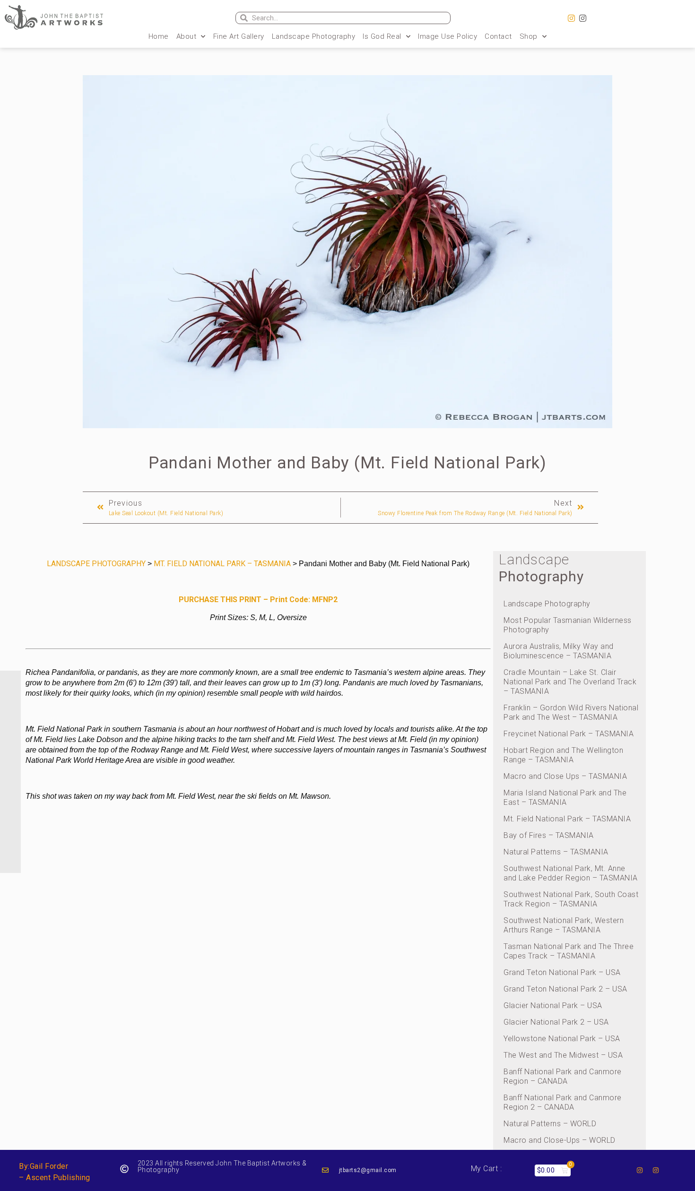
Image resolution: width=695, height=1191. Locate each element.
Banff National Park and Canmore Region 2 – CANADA (563, 1102)
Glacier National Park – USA (553, 1005)
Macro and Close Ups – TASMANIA (565, 776)
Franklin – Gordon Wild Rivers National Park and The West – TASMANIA (571, 712)
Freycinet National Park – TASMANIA (569, 733)
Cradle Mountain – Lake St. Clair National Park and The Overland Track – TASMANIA (570, 682)
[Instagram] (571, 18)
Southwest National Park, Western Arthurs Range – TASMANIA (564, 925)
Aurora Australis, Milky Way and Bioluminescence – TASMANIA (559, 651)
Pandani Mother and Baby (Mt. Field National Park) (347, 463)
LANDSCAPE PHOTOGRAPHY (96, 563)
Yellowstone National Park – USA (562, 1038)
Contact (498, 36)
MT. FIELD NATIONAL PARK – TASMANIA (222, 563)
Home (158, 36)
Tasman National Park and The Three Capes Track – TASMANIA (569, 951)
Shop (529, 36)
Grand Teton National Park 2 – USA (565, 988)
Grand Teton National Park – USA (562, 972)
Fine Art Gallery (238, 36)
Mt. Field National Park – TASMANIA (567, 818)
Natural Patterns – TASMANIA (556, 851)
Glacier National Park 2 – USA (556, 1022)
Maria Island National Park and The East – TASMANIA (565, 797)
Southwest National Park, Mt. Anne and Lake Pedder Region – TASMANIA (571, 873)
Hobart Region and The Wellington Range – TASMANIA (563, 755)
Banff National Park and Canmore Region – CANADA (563, 1076)
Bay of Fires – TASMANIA (549, 835)
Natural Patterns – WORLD (550, 1123)
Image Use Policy (447, 36)
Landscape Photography (314, 36)
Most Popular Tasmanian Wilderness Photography (568, 625)
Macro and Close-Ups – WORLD (560, 1140)
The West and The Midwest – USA (563, 1055)
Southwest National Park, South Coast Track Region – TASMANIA (571, 899)
